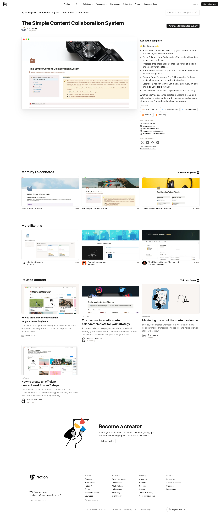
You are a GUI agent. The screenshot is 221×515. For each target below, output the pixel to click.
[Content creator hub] (110, 245)
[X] (142, 142)
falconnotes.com (149, 126)
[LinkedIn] (147, 142)
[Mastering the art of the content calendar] (171, 299)
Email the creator (149, 123)
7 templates (31, 31)
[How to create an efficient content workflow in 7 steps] (50, 360)
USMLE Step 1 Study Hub (32, 208)
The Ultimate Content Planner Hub (163, 262)
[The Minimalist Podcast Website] (171, 191)
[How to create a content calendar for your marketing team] (50, 299)
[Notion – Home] (5, 4)
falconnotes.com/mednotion (153, 131)
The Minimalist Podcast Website (156, 208)
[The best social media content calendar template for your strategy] (110, 299)
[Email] (157, 142)
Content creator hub (97, 262)
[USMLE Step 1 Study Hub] (50, 191)
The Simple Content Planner (95, 208)
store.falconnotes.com (151, 129)
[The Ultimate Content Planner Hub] (171, 245)
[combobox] (183, 12)
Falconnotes (32, 28)
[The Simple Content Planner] (110, 191)
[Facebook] (153, 142)
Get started (107, 441)
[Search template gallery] (196, 12)
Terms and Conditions (148, 149)
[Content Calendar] (50, 245)
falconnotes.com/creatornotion (154, 134)
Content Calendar (35, 262)
